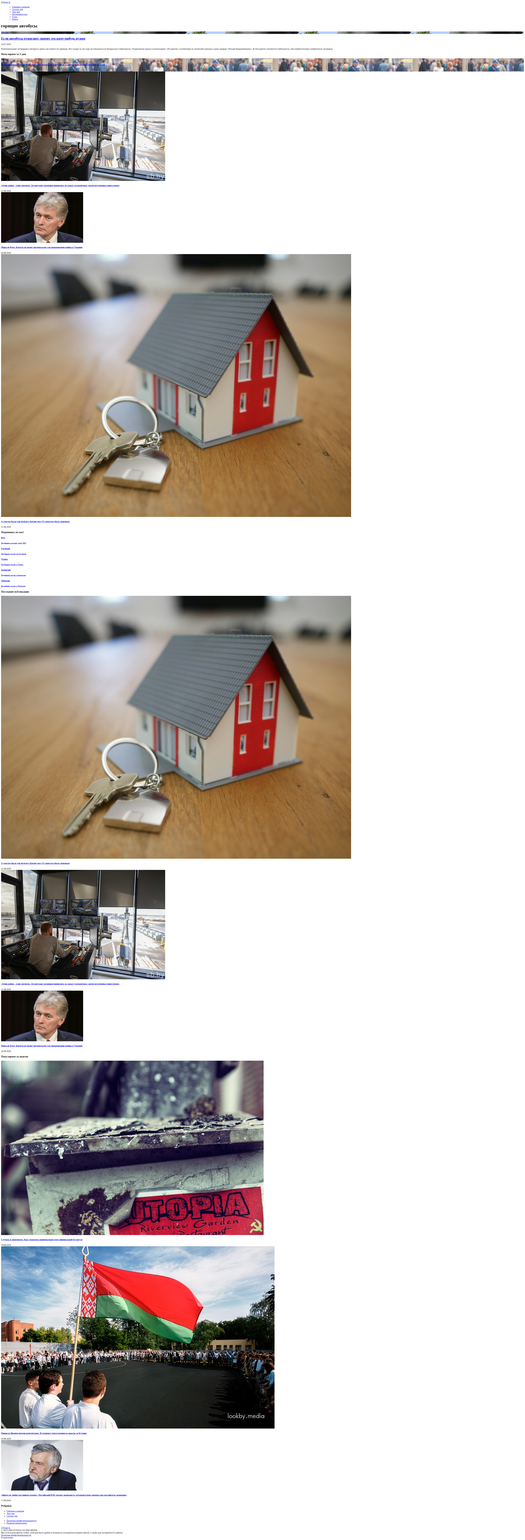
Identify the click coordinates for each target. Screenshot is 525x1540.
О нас (14, 17)
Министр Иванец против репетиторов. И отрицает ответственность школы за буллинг (44, 1433)
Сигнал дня (17, 9)
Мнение (5, 32)
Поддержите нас (19, 14)
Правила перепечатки (17, 1523)
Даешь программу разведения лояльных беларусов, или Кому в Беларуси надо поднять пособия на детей (53, 65)
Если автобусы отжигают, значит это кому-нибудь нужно (43, 38)
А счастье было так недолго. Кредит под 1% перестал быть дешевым (35, 521)
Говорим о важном (21, 7)
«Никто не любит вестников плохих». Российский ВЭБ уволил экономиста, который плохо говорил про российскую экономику (64, 1495)
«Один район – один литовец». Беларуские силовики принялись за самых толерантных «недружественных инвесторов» (60, 185)
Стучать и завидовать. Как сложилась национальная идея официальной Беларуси (41, 1239)
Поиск (15, 19)
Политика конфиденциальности (22, 1520)
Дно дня (16, 12)
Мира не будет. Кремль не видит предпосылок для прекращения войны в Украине (42, 247)
